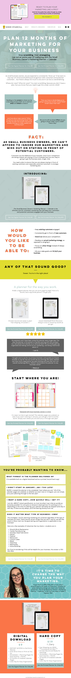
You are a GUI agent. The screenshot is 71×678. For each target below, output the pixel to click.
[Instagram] (68, 27)
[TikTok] (66, 27)
